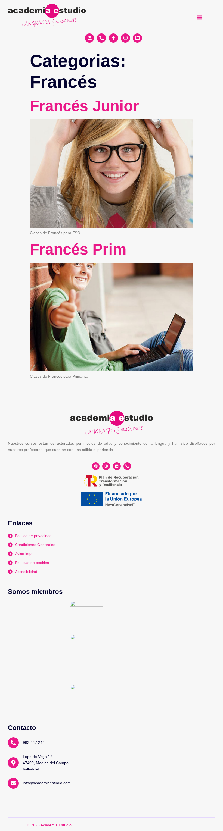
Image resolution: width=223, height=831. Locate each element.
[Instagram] (106, 466)
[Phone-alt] (127, 466)
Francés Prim (78, 249)
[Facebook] (96, 466)
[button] (199, 17)
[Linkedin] (117, 466)
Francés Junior (84, 105)
